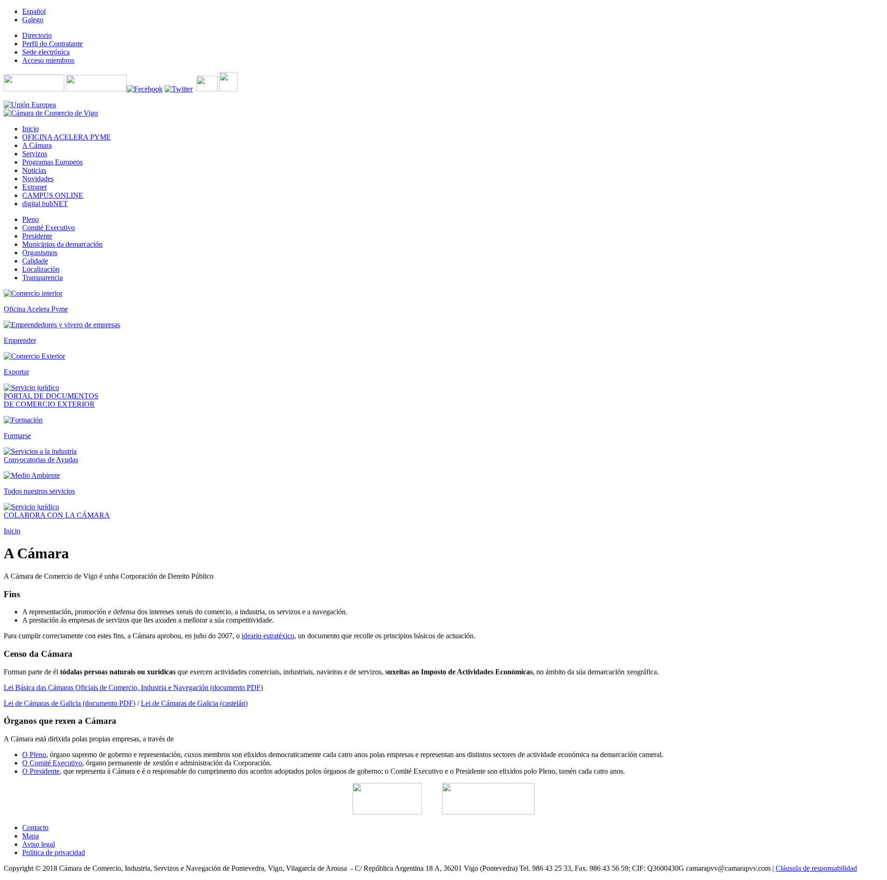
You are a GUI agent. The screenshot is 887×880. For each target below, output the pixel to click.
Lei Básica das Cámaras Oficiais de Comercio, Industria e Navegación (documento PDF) (133, 687)
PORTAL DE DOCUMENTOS (51, 396)
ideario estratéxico (268, 636)
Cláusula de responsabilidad (816, 868)
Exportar (16, 372)
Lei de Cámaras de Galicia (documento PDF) (69, 703)
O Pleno (34, 754)
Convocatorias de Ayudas (41, 460)
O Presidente (41, 771)
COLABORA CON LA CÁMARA (57, 515)
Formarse (17, 436)
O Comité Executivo (52, 763)
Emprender (20, 340)
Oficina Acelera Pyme (36, 309)
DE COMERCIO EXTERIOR (49, 404)
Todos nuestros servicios (39, 491)
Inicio (12, 531)
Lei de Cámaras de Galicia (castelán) (194, 703)
